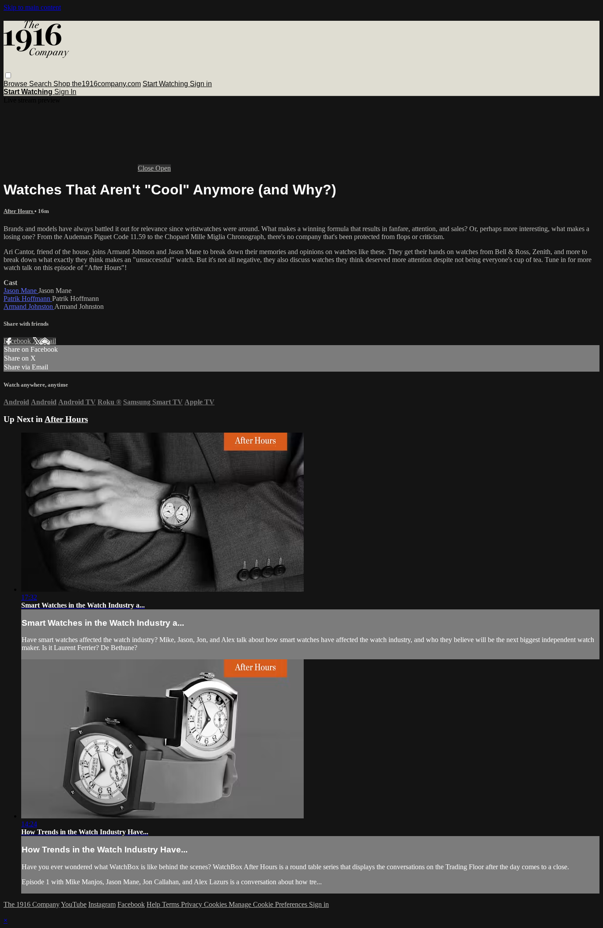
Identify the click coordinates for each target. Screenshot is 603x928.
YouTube (74, 904)
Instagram (102, 904)
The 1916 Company (32, 904)
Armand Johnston (29, 306)
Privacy (192, 904)
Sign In (65, 91)
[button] (8, 75)
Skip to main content (32, 7)
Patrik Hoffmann (28, 298)
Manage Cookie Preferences (269, 904)
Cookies (216, 904)
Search (41, 83)
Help (154, 904)
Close (146, 168)
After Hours (19, 211)
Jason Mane (21, 290)
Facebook (18, 341)
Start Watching (166, 83)
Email (48, 341)
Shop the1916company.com (97, 83)
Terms (171, 904)
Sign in (201, 83)
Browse (16, 83)
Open (163, 168)
